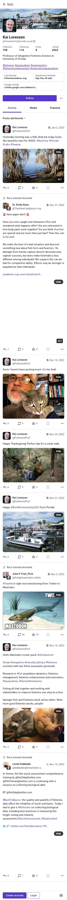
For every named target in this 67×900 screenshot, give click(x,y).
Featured (55, 107)
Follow (30, 98)
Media (33, 107)
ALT (60, 179)
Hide (58, 152)
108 (5, 50)
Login (33, 895)
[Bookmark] (48, 188)
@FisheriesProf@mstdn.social (17, 41)
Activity (12, 107)
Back (10, 4)
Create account (14, 895)
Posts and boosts (13, 118)
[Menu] (61, 98)
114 (21, 50)
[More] (62, 188)
